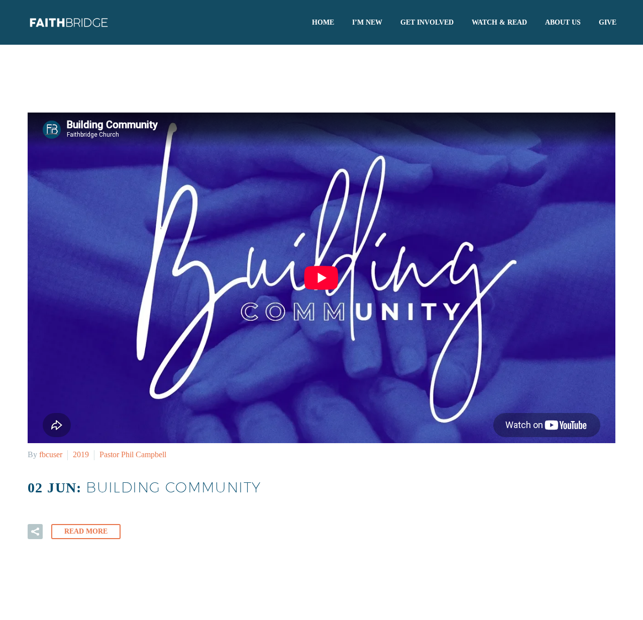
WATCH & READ (499, 22)
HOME (323, 22)
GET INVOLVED (427, 22)
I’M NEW (367, 22)
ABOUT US (563, 22)
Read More (86, 531)
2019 (81, 454)
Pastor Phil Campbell (132, 454)
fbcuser (50, 454)
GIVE (607, 22)
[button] (35, 531)
